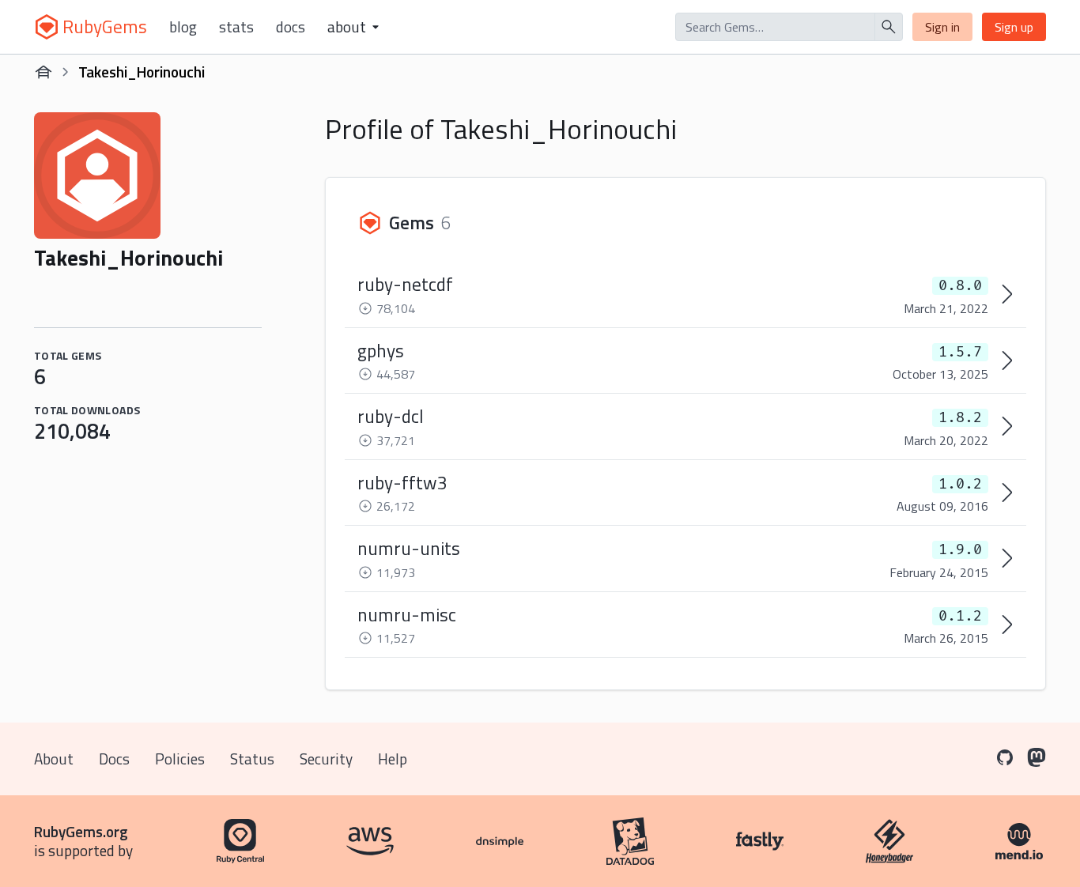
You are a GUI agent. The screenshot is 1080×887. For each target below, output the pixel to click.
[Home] (43, 72)
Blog (183, 27)
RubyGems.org (81, 831)
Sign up (1014, 26)
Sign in (942, 26)
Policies (180, 758)
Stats (236, 27)
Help (392, 758)
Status (252, 758)
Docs (290, 27)
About (54, 758)
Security (326, 758)
